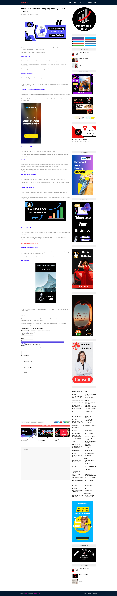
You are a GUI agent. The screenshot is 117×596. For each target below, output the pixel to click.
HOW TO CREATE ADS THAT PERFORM (89, 457)
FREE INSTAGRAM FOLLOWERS (75, 418)
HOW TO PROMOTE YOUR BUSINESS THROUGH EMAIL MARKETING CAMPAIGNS (77, 423)
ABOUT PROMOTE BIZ (83, 574)
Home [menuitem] (70, 2)
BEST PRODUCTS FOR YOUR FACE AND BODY (86, 64)
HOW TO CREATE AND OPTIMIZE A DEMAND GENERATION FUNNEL (89, 434)
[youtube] (90, 39)
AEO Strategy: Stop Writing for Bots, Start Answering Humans (28, 438)
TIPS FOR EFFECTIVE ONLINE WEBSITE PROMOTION (90, 452)
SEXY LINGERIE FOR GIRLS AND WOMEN (77, 491)
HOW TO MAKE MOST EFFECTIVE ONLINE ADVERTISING (76, 462)
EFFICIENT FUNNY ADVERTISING (88, 464)
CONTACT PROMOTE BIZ (84, 52)
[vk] (90, 43)
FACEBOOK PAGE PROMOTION (88, 412)
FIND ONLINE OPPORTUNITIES (87, 492)
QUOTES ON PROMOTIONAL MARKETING (90, 406)
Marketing (33, 422)
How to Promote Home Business (77, 412)
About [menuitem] (95, 2)
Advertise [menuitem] (82, 2)
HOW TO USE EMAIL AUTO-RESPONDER (78, 496)
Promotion (40, 422)
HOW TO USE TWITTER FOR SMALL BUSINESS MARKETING (90, 416)
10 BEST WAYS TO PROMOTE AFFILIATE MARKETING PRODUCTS (77, 405)
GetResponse (31, 95)
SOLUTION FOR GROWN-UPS (90, 481)
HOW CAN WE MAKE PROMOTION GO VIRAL (77, 409)
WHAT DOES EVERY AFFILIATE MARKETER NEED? (90, 475)
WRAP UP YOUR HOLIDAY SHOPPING (77, 484)
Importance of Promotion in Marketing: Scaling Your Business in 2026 (62, 439)
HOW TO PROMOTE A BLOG (78, 425)
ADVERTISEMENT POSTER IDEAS (90, 487)
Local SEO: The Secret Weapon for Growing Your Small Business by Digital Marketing (45, 439)
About (89, 593)
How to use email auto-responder (29, 243)
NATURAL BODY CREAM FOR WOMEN (90, 478)
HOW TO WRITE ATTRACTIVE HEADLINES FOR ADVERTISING (89, 449)
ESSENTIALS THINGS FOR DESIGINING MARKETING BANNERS (77, 393)
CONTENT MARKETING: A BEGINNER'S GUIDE (77, 443)
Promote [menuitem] (75, 2)
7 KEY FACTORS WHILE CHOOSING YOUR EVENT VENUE (77, 440)
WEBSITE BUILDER (75, 468)
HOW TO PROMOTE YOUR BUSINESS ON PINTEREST (77, 415)
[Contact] (84, 132)
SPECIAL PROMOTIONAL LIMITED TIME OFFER (89, 484)
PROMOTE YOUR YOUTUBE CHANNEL (90, 426)
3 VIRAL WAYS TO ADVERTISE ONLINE (88, 445)
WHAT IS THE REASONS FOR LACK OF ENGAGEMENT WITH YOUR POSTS (78, 398)
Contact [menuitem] (90, 2)
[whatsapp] (78, 45)
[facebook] (78, 38)
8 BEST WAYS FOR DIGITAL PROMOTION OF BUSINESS (77, 401)
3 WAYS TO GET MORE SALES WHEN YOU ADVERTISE (77, 448)
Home (73, 390)
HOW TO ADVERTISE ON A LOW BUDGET (90, 461)
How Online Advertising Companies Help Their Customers (90, 438)
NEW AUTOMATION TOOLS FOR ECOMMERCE (90, 442)
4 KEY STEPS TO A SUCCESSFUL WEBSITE (77, 436)
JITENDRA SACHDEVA (26, 14)
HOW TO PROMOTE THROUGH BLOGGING (89, 423)
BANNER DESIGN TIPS (89, 455)
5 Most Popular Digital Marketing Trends (77, 433)
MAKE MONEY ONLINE (89, 490)
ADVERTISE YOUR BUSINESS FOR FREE (78, 465)
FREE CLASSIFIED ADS (83, 58)
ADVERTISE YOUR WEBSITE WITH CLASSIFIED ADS (77, 478)
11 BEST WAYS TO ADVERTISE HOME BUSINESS (76, 471)
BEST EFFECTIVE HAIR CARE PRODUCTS (77, 481)
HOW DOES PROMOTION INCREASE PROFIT (90, 429)
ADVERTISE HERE (82, 580)
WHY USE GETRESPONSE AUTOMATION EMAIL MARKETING (90, 497)
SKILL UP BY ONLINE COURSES (76, 475)
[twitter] (90, 38)
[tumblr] (90, 41)
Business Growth (25, 422)
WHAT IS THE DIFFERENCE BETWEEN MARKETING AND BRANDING (90, 394)
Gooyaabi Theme (36, 593)
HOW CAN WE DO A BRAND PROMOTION (90, 409)
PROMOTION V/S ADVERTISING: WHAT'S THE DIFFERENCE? (77, 429)
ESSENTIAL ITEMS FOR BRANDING (76, 487)
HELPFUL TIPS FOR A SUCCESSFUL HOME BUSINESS (76, 452)
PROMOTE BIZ (24, 2)
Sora (26, 593)
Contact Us (94, 593)
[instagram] (78, 39)
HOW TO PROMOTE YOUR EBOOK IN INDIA (90, 403)
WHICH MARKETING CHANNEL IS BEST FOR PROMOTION (89, 399)
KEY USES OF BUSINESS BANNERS (77, 456)
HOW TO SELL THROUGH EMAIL (90, 390)
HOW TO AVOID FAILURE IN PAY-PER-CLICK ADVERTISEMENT (90, 468)
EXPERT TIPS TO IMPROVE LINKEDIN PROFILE (90, 420)
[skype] (78, 41)
